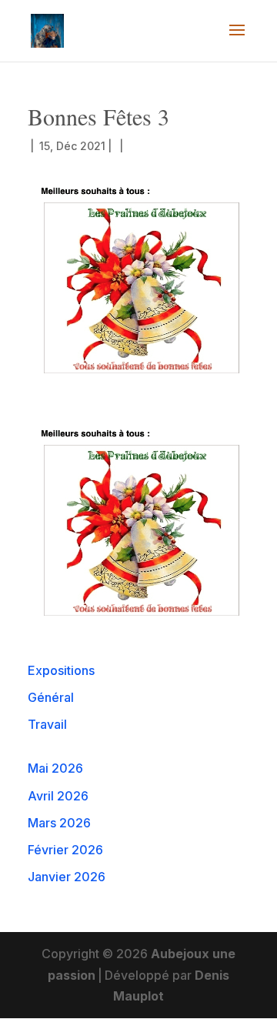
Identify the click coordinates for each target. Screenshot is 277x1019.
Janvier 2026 (66, 876)
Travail (47, 724)
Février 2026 (65, 849)
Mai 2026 (55, 768)
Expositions (61, 670)
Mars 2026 (59, 822)
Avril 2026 (58, 796)
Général (51, 697)
